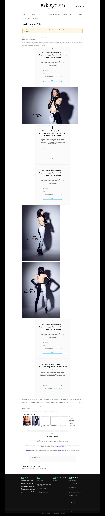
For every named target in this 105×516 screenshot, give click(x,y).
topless (66, 431)
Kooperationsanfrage (74, 480)
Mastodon (35, 511)
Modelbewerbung (73, 495)
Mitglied (60, 64)
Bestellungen (73, 500)
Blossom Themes (51, 511)
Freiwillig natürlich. (52, 65)
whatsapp (50, 402)
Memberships (79, 14)
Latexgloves (51, 431)
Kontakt (55, 483)
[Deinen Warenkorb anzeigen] (83, 6)
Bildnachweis (40, 483)
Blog (33, 14)
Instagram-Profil (60, 450)
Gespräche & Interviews (54, 14)
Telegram (54, 402)
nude (61, 431)
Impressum (40, 480)
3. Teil (54, 411)
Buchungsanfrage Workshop (75, 492)
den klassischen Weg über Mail (71, 402)
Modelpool (41, 14)
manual (57, 431)
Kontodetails (73, 502)
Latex (37, 431)
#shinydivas (53, 5)
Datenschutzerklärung (42, 485)
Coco (24, 26)
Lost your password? (58, 76)
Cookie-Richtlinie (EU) (42, 488)
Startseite (26, 14)
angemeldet (28, 468)
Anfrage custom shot (74, 490)
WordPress (62, 511)
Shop (71, 498)
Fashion (33, 431)
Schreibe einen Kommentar (37, 26)
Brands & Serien (68, 14)
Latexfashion (43, 431)
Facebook (57, 402)
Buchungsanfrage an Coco (61, 446)
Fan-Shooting (73, 487)
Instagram (61, 402)
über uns (56, 480)
